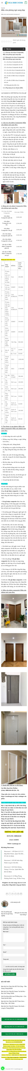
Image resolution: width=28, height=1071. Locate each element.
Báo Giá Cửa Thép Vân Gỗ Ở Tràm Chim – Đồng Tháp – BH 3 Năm (13, 1002)
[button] (2, 3)
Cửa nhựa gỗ (16, 14)
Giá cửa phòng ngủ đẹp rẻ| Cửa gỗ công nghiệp (7, 913)
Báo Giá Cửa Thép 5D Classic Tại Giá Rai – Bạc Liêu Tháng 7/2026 (13, 992)
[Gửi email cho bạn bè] (15, 894)
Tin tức (3, 8)
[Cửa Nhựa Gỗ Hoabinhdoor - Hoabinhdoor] (14, 2)
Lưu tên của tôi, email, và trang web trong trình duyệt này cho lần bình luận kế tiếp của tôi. (14, 969)
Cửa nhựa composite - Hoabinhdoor (17, 1057)
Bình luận (6, 931)
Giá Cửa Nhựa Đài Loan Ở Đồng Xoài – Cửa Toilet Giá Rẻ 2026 (13, 997)
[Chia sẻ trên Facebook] (9, 894)
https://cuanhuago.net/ (8, 796)
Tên (4, 945)
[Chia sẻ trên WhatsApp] (7, 894)
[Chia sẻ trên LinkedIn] (21, 894)
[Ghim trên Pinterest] (18, 894)
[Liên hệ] (3, 1068)
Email (5, 952)
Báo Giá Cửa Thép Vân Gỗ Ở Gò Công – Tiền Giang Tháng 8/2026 (14, 987)
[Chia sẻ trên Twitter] (12, 894)
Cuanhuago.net (16, 843)
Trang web (6, 959)
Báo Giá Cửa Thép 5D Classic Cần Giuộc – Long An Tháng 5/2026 (13, 1007)
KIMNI (16, 840)
